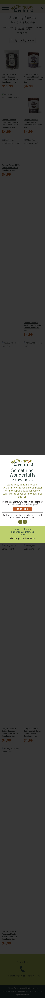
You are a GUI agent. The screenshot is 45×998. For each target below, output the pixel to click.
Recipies (22, 508)
